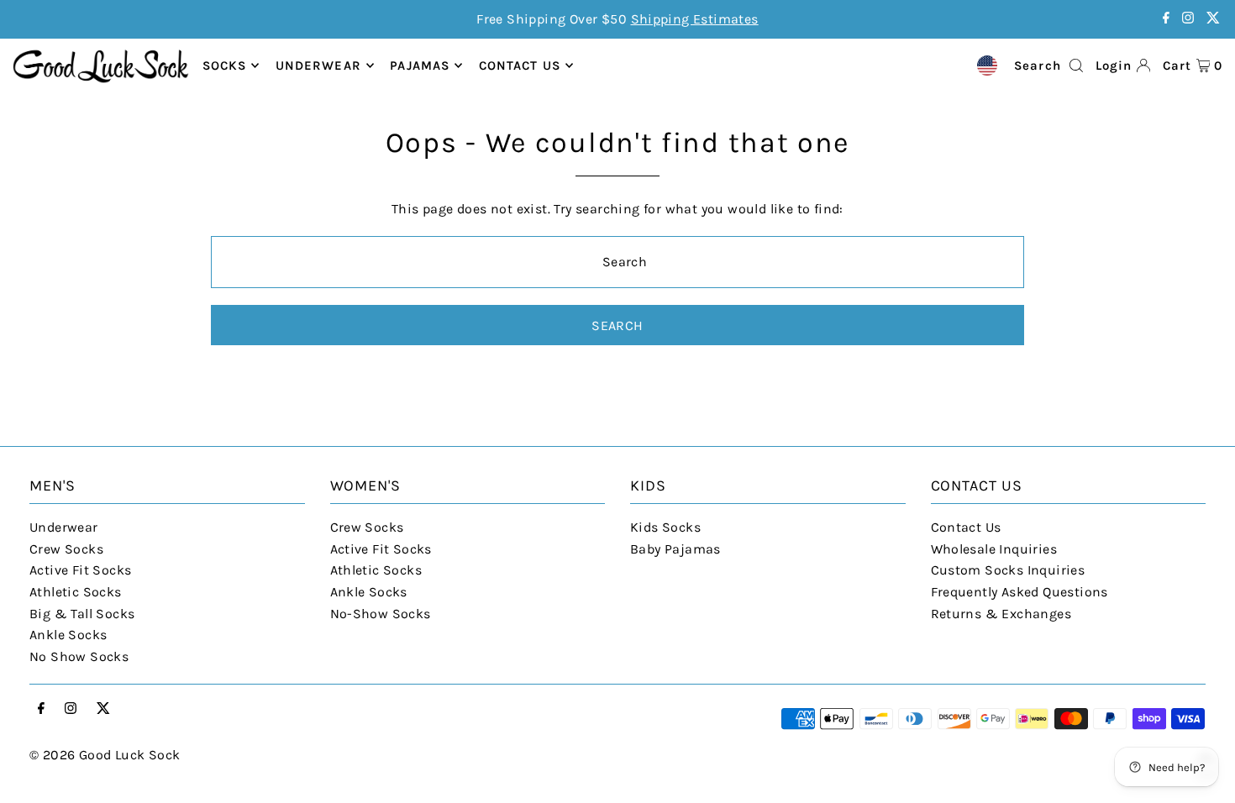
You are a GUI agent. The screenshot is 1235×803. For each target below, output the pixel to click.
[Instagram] (1188, 19)
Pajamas (419, 65)
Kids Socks (665, 527)
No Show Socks (79, 656)
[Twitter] (1213, 19)
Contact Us (966, 527)
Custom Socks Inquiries (1008, 570)
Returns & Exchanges (1001, 614)
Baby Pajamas (675, 549)
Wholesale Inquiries (994, 549)
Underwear (318, 65)
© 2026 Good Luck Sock (104, 755)
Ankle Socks (68, 635)
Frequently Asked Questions (1019, 592)
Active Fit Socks (80, 570)
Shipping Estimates (695, 19)
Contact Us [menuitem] (519, 65)
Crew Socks (66, 549)
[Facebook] (1166, 19)
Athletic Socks (75, 592)
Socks (224, 65)
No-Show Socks (380, 614)
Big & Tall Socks (81, 614)
